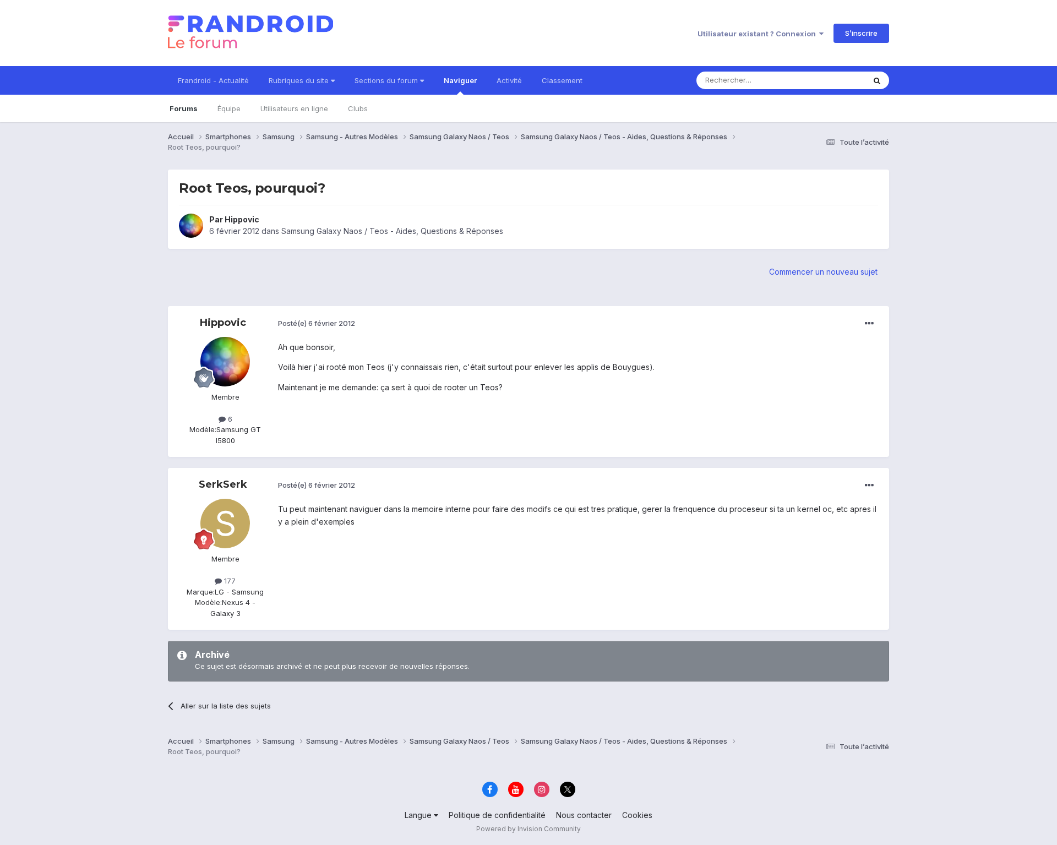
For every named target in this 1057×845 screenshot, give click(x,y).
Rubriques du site (300, 80)
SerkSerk (223, 484)
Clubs (358, 108)
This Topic (832, 80)
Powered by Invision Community (528, 829)
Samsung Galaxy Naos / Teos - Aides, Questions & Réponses (392, 231)
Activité (509, 80)
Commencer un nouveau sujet (823, 271)
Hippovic (242, 219)
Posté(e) (316, 323)
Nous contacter (584, 815)
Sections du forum (387, 80)
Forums (184, 108)
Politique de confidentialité (497, 815)
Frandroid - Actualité (213, 80)
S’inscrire (861, 33)
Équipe (229, 108)
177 (229, 580)
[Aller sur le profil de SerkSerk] (225, 523)
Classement (562, 80)
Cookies (637, 815)
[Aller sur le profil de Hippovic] (191, 226)
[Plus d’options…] (869, 323)
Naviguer (460, 80)
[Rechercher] (877, 80)
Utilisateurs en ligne (294, 108)
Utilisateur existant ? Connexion (758, 33)
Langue (419, 815)
